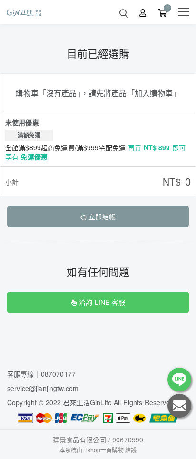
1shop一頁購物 (104, 450)
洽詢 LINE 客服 (102, 302)
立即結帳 (102, 216)
